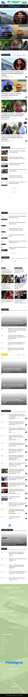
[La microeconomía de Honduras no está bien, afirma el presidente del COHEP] (4, 444)
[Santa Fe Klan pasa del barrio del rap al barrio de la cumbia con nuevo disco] (4, 236)
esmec (10, 432)
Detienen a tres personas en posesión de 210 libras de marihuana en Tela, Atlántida (13, 385)
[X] (10, 690)
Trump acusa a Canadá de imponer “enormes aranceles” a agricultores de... (21, 301)
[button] (2, 6)
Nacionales (3, 154)
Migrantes (3, 231)
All (14, 54)
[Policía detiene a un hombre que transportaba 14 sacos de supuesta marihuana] (4, 177)
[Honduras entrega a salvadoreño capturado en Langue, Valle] (4, 249)
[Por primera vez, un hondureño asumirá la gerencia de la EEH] (4, 622)
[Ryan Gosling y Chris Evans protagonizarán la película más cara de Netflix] (4, 218)
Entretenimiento (4, 219)
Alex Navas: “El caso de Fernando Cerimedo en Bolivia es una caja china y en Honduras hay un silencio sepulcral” (17, 330)
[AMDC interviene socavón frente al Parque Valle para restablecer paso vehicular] (4, 504)
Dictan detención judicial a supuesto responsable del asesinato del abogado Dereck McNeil (17, 510)
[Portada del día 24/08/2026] (4, 498)
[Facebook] (7, 690)
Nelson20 (10, 498)
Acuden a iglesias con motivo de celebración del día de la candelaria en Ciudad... (16, 437)
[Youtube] (21, 690)
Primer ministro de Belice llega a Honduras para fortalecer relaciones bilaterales (12, 137)
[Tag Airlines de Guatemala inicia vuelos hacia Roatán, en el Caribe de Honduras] (4, 165)
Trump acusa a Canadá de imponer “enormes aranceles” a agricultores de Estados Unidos (16, 490)
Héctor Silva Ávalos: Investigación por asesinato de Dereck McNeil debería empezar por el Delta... (16, 457)
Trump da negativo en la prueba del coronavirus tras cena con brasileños (12, 369)
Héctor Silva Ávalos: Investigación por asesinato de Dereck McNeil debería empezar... (12, 73)
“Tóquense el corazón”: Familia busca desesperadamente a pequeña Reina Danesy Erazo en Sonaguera (17, 337)
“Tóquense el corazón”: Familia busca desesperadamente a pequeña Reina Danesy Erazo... (12, 115)
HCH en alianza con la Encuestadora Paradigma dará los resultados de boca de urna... (17, 429)
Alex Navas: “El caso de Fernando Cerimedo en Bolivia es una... (11, 94)
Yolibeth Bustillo (12, 418)
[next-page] (4, 144)
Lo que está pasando (5, 91)
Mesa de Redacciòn (6, 371)
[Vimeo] (14, 690)
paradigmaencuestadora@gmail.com (17, 681)
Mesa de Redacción (5, 22)
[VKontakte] (17, 690)
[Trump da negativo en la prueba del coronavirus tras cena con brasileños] (14, 365)
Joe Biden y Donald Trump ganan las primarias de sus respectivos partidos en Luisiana (12, 401)
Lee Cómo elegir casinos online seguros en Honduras (14, 53)
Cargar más (13, 188)
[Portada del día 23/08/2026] (4, 518)
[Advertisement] (14, 201)
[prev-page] (2, 144)
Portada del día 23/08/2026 (14, 516)
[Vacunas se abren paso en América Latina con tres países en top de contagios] (4, 171)
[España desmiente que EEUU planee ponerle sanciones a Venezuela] (4, 451)
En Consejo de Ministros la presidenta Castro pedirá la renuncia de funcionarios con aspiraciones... (17, 415)
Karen (3, 403)
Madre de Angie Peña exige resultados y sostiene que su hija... (7, 301)
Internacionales (4, 172)
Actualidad (3, 13)
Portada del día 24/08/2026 (14, 496)
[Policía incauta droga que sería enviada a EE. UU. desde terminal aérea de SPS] (4, 152)
